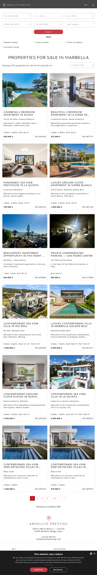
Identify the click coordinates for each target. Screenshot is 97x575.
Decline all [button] (58, 570)
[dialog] (48, 563)
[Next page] (44, 90)
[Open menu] (93, 5)
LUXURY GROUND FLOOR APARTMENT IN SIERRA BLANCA (71, 184)
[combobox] (17, 16)
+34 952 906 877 (48, 537)
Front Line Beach (75, 42)
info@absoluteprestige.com (48, 539)
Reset (48, 36)
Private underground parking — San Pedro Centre (72, 254)
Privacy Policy (48, 565)
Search (48, 32)
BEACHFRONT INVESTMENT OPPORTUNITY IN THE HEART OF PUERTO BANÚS (25, 255)
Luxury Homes (42, 42)
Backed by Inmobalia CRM (48, 506)
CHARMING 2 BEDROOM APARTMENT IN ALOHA (19, 113)
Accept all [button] (38, 570)
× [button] (94, 553)
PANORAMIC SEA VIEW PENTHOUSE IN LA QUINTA (21, 184)
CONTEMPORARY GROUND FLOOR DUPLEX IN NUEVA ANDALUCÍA (21, 396)
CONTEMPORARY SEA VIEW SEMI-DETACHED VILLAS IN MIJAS (21, 467)
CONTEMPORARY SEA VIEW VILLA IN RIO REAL (21, 325)
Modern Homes (11, 42)
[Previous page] (5, 90)
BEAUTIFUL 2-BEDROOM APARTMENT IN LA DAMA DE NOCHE (69, 114)
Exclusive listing (11, 47)
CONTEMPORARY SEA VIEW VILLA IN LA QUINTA (68, 395)
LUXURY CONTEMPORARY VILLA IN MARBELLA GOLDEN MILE (71, 325)
